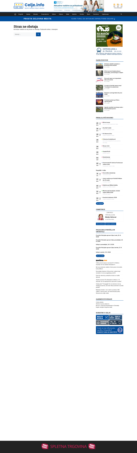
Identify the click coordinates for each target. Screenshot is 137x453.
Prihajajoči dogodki (104, 118)
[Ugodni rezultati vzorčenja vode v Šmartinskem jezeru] (99, 109)
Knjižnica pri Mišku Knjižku (110, 185)
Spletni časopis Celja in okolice (15, 14)
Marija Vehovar (110, 217)
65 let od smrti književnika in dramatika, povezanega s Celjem (113, 71)
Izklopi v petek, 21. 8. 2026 (103, 252)
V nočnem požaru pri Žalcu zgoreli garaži (111, 100)
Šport (88, 14)
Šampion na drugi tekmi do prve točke (113, 93)
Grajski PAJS (106, 151)
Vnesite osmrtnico (110, 224)
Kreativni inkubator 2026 (110, 197)
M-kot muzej (106, 122)
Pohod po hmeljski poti (109, 139)
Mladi (67, 14)
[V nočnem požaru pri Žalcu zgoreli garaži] (99, 102)
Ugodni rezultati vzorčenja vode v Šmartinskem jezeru (113, 108)
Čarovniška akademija (109, 173)
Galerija (28, 14)
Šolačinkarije (106, 157)
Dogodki (20, 14)
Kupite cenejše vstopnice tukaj (104, 307)
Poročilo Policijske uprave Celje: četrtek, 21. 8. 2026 (109, 248)
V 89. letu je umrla (110, 215)
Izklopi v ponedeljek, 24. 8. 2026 (105, 244)
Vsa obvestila (100, 255)
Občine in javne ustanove (102, 304)
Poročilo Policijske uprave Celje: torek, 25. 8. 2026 (108, 236)
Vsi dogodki (100, 203)
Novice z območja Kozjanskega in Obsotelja (107, 305)
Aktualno (35, 14)
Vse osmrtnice (100, 224)
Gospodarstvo (45, 14)
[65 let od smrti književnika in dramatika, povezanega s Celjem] (99, 73)
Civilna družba (99, 302)
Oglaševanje (105, 14)
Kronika (82, 14)
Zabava (61, 14)
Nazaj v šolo (106, 146)
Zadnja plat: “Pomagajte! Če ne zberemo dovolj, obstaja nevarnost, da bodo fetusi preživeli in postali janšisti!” (109, 285)
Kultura (54, 14)
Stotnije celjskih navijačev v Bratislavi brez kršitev (112, 64)
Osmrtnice (96, 14)
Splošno (74, 14)
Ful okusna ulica (107, 133)
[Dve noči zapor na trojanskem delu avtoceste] (99, 80)
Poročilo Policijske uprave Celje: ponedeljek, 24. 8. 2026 (109, 240)
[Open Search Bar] (121, 14)
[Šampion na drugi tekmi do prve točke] (99, 95)
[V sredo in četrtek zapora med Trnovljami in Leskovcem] (99, 87)
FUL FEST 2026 (107, 128)
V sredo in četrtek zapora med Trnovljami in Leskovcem (112, 86)
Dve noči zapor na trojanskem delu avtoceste (112, 79)
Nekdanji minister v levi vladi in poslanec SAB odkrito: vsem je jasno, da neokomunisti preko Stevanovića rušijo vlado (108, 291)
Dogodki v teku (101, 170)
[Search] (38, 34)
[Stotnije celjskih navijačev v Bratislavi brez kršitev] (99, 66)
